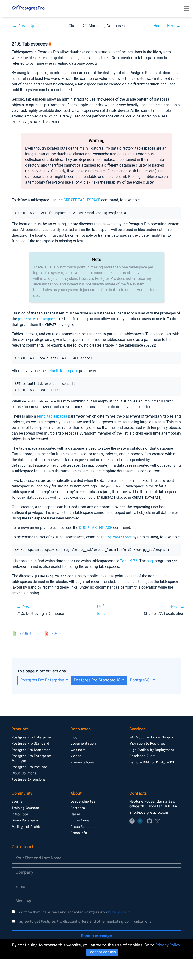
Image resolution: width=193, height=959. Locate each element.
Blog (74, 737)
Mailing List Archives (28, 827)
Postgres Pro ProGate (29, 767)
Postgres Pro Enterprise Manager (31, 758)
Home (158, 26)
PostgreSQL (141, 680)
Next (171, 26)
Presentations (82, 762)
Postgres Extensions (29, 779)
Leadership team (84, 801)
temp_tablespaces (52, 416)
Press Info (79, 833)
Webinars (78, 750)
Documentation (83, 743)
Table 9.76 (128, 561)
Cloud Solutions (24, 773)
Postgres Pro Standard (30, 743)
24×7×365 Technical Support (152, 737)
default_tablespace (62, 371)
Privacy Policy (118, 912)
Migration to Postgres (147, 743)
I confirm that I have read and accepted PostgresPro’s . (73, 912)
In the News (80, 820)
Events (17, 801)
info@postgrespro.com (148, 812)
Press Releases (83, 827)
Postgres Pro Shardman (31, 750)
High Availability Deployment (151, 750)
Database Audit (142, 756)
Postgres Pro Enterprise (42, 680)
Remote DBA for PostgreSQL (152, 762)
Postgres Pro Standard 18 (97, 680)
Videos (76, 756)
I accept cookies (102, 952)
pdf (54, 634)
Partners (78, 808)
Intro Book (20, 814)
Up (32, 26)
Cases (76, 814)
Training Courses (25, 808)
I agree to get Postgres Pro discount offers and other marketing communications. (84, 921)
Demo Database (25, 820)
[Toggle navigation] (186, 8)
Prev (22, 26)
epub (23, 634)
